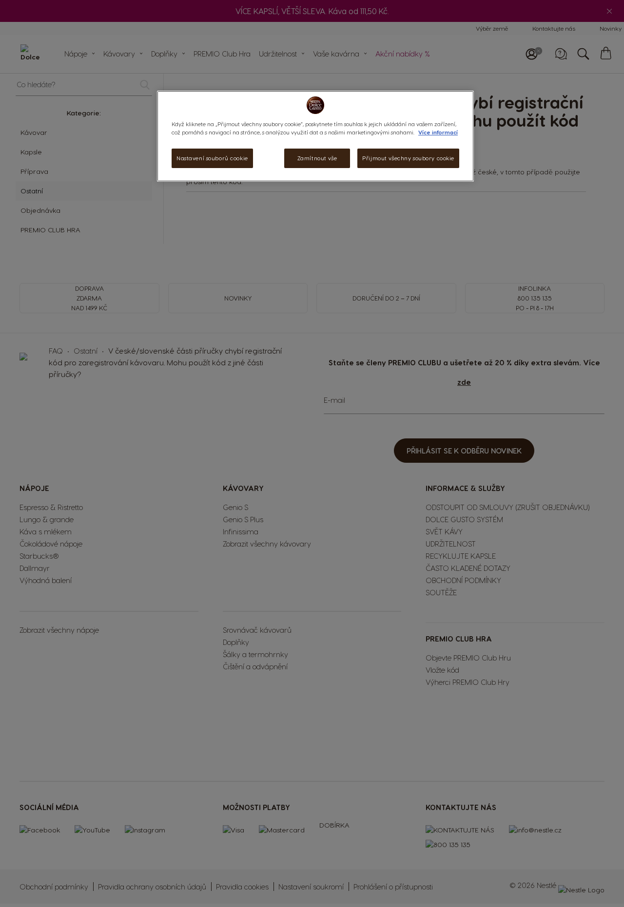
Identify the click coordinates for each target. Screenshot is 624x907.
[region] (315, 136)
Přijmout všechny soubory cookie (408, 158)
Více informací (438, 132)
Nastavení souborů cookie (212, 158)
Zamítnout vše (317, 158)
